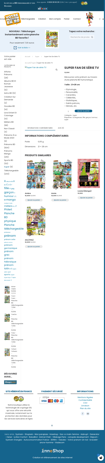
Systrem (19, 434)
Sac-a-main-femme (69, 434)
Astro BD (8, 93)
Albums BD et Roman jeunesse (10, 84)
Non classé (9, 128)
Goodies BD (9, 106)
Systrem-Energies (14, 439)
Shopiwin (29, 434)
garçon (88, 117)
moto (10, 203)
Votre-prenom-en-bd (78, 439)
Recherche (92, 37)
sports (7, 274)
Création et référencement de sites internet (52, 457)
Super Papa (7, 277)
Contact (77, 19)
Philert (8, 209)
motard (6, 203)
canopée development (78, 437)
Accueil (27, 63)
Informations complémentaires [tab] (40, 128)
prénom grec (9, 253)
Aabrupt (84, 434)
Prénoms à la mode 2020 (10, 136)
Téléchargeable (28, 19)
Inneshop (54, 434)
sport (9, 272)
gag (12, 188)
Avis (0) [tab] (61, 128)
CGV (85, 403)
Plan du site (85, 408)
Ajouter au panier (83, 111)
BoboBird (33, 437)
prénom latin (9, 266)
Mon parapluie (41, 434)
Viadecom (59, 442)
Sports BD (8, 160)
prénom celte (9, 239)
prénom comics (8, 242)
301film (54, 439)
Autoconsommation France (36, 439)
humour (94, 117)
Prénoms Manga (8, 152)
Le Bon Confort (20, 437)
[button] (56, 70)
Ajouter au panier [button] (34, 200)
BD (5, 185)
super (66, 120)
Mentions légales (85, 397)
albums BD (9, 181)
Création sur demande (10, 98)
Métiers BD (9, 122)
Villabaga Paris (59, 437)
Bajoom (94, 437)
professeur (7, 232)
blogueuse (78, 117)
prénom (10, 236)
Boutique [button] (13, 19)
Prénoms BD (9, 144)
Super (34, 63)
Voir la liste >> (23, 47)
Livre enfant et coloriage (10, 114)
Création (42, 19)
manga (11, 199)
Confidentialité (85, 400)
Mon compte (55, 19)
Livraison (85, 405)
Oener (9, 437)
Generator (94, 434)
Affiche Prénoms (8, 73)
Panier (67, 19)
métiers (8, 206)
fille (84, 117)
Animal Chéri (45, 437)
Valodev (62, 439)
